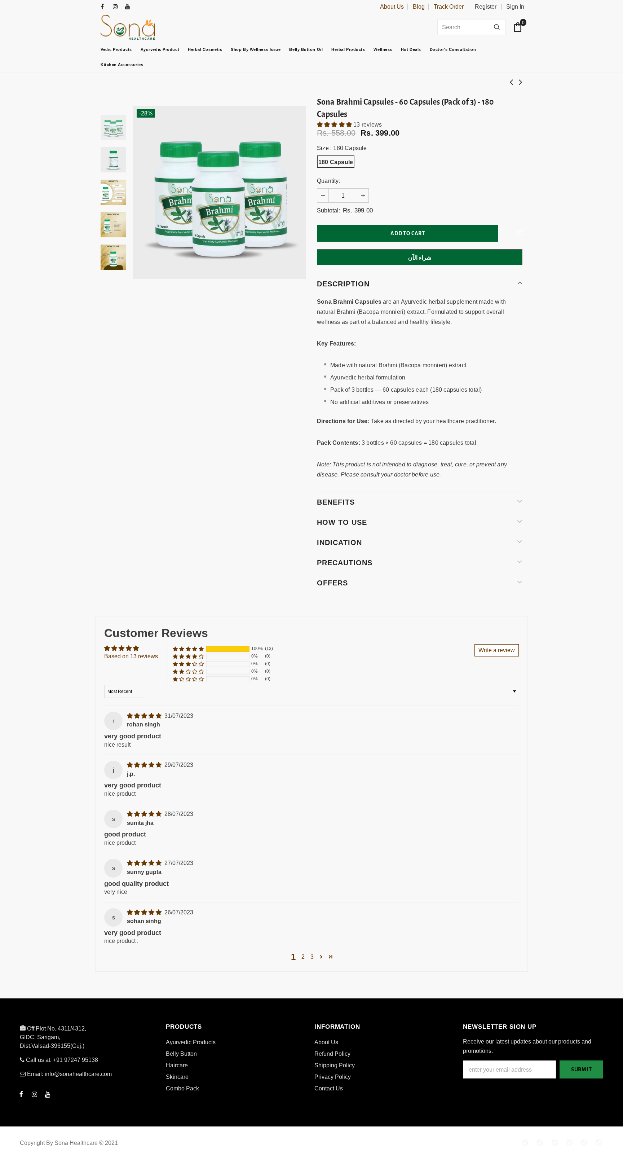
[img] (145, 716)
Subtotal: (328, 210)
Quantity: (328, 181)
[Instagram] (117, 7)
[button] (335, 125)
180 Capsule (335, 162)
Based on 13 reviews (131, 656)
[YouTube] (129, 7)
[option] (219, 192)
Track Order (449, 7)
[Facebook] (105, 7)
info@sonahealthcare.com (78, 1074)
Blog (419, 7)
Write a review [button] (496, 650)
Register (485, 7)
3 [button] (312, 957)
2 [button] (303, 957)
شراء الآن (420, 258)
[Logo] (146, 27)
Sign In (515, 7)
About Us (392, 7)
